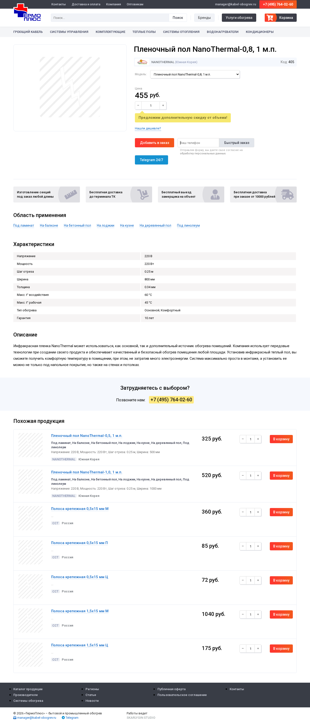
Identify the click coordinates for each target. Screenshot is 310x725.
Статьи (90, 695)
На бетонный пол (77, 225)
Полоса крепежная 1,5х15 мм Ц (79, 645)
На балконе (49, 225)
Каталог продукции (27, 689)
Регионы (92, 689)
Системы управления (69, 32)
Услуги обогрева (239, 18)
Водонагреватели (223, 32)
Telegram (71, 717)
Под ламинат (23, 225)
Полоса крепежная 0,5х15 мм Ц (79, 577)
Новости (92, 701)
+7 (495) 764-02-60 (278, 4)
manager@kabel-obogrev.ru (36, 717)
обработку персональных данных (202, 153)
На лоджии (105, 225)
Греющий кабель (28, 32)
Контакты (58, 4)
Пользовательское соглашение (182, 695)
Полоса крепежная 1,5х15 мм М (79, 611)
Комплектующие (110, 32)
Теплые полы (144, 32)
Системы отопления (181, 32)
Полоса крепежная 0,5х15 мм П (79, 543)
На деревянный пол (155, 225)
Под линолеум (188, 225)
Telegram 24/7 (151, 160)
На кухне (127, 225)
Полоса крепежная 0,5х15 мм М (79, 509)
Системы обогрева (28, 701)
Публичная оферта (171, 689)
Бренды (204, 18)
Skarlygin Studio (141, 717)
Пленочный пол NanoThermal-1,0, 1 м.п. (86, 472)
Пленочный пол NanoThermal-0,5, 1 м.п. (86, 436)
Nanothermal (162, 62)
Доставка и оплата (86, 4)
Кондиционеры (260, 32)
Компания (113, 4)
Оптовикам (135, 4)
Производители (25, 695)
